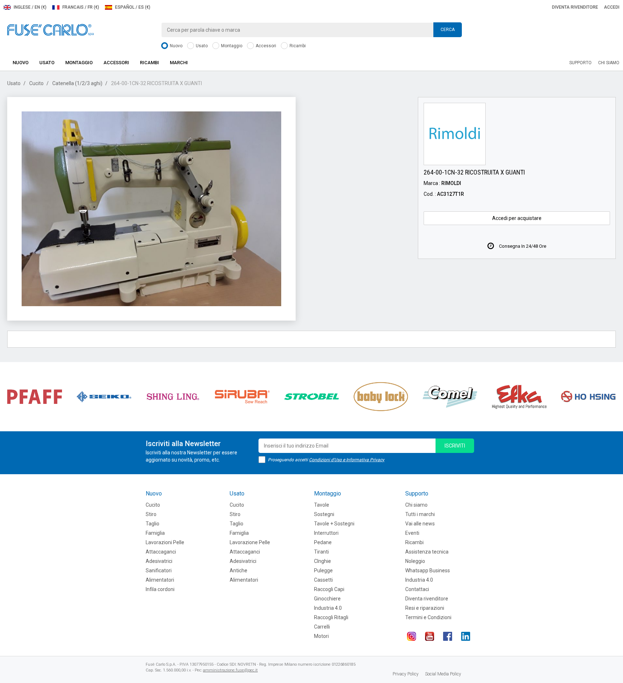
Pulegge (323, 570)
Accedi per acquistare (517, 218)
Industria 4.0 (328, 608)
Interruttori (326, 533)
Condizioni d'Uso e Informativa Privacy (346, 459)
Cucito (36, 83)
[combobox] (311, 30)
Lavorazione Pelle (250, 542)
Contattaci (417, 589)
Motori (321, 636)
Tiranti (321, 552)
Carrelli (322, 627)
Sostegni (324, 514)
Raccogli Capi (329, 589)
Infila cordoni (160, 589)
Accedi (611, 7)
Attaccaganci (161, 552)
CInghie (322, 561)
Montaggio (231, 45)
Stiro (151, 514)
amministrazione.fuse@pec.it (230, 670)
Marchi (179, 62)
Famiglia (155, 533)
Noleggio (415, 561)
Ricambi (297, 45)
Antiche (238, 570)
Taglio (152, 523)
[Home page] (50, 29)
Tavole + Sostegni (334, 523)
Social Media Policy (443, 674)
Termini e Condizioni (428, 617)
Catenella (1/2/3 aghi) (77, 83)
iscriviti (455, 446)
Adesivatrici (159, 561)
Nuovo (175, 45)
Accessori (265, 45)
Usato (201, 45)
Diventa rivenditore (575, 7)
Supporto (580, 62)
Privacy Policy (406, 674)
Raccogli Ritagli (331, 617)
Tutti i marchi (420, 514)
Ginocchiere (327, 599)
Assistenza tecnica (427, 552)
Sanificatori (159, 570)
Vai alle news (420, 523)
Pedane (323, 542)
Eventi (412, 533)
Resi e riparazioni (424, 608)
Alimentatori (160, 580)
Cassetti (323, 580)
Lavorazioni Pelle (165, 542)
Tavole (321, 505)
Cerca (448, 29)
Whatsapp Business (427, 570)
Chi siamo (608, 62)
